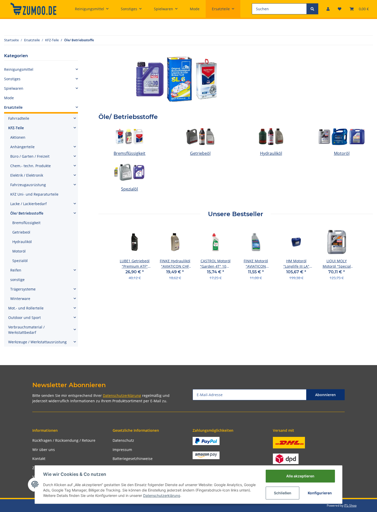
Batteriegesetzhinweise (133, 458)
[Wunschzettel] (339, 9)
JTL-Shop (350, 505)
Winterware (20, 298)
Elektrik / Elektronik (26, 175)
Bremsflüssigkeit (129, 153)
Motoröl (342, 153)
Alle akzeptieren (300, 476)
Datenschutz (123, 440)
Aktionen (17, 137)
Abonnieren (325, 394)
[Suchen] (312, 8)
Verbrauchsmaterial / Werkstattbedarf (26, 330)
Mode (9, 97)
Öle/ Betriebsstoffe (26, 213)
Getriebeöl (200, 153)
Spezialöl (129, 189)
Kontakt (38, 458)
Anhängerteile (22, 146)
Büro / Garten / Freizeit (29, 156)
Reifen (15, 270)
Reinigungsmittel (18, 69)
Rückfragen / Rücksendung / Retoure (63, 440)
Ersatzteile (13, 107)
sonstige (17, 279)
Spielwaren (13, 88)
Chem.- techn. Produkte (30, 165)
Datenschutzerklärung (122, 395)
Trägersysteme (23, 289)
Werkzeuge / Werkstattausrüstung (37, 341)
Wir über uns (43, 449)
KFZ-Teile (16, 127)
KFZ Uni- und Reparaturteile (34, 194)
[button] (328, 9)
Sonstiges (12, 78)
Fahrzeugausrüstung (28, 184)
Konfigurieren (320, 493)
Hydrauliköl (271, 153)
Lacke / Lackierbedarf (28, 203)
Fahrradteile (18, 118)
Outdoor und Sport (24, 317)
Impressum (122, 449)
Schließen (282, 493)
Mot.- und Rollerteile (26, 308)
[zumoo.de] (33, 8)
